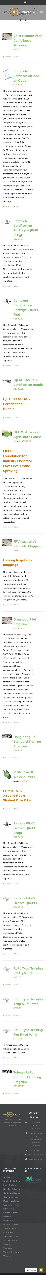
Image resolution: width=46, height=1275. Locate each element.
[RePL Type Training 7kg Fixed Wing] (7, 1030)
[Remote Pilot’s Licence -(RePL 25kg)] (7, 824)
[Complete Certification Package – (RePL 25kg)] (7, 222)
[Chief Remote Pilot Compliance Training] (7, 36)
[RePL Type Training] (7, 969)
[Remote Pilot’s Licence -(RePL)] (7, 899)
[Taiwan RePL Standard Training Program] (7, 1072)
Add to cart (8, 56)
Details (17, 56)
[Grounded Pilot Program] (7, 620)
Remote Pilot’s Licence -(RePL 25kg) (24, 828)
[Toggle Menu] (41, 12)
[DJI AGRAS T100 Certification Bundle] (7, 381)
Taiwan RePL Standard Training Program (27, 1077)
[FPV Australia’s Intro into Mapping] (7, 542)
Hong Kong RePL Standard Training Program (27, 741)
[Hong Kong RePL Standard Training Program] (7, 736)
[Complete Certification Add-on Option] (7, 74)
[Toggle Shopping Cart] (34, 12)
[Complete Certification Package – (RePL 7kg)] (7, 301)
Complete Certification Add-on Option (27, 75)
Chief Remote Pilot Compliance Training (27, 40)
